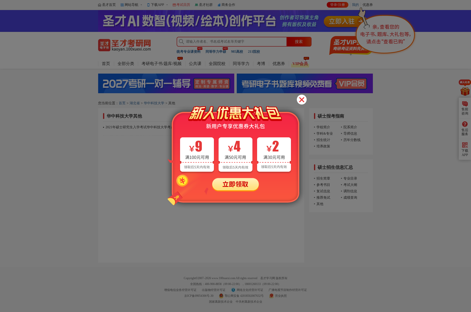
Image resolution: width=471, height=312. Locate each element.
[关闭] (302, 99)
